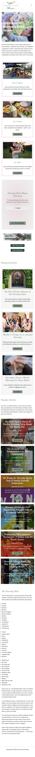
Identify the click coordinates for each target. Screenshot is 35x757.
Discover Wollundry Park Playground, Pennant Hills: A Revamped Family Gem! (17, 510)
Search (18, 208)
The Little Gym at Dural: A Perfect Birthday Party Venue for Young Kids (17, 424)
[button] (17, 223)
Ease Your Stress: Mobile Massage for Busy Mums (17, 379)
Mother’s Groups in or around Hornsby (17, 336)
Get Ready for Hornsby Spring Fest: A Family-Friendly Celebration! (17, 481)
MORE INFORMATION (17, 250)
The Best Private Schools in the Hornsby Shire (17, 293)
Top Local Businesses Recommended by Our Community (17, 451)
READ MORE (17, 93)
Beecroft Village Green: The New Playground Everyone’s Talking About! (17, 564)
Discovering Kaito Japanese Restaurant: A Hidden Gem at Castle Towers (17, 537)
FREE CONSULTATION (17, 245)
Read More (17, 306)
